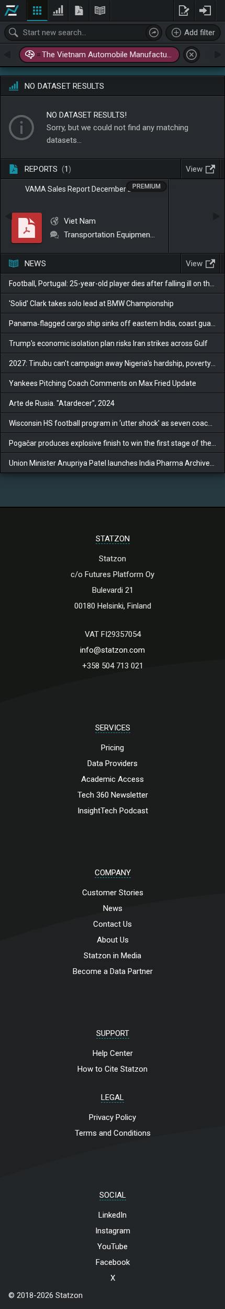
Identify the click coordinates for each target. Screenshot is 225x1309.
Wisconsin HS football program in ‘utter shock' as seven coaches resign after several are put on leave (112, 423)
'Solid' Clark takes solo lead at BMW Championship (91, 303)
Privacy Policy (112, 1117)
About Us (113, 940)
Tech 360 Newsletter (112, 795)
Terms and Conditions (113, 1133)
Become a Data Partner (113, 971)
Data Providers (112, 763)
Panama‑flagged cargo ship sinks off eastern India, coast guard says (112, 323)
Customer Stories (112, 892)
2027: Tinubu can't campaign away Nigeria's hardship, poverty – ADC (112, 363)
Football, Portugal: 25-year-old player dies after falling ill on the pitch (112, 283)
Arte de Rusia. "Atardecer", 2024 (62, 403)
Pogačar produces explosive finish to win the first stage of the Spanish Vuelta (112, 443)
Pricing (112, 747)
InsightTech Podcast (112, 810)
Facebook (113, 1262)
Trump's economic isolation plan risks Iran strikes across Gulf (108, 343)
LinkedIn (112, 1215)
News (112, 908)
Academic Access (112, 779)
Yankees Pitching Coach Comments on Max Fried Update (102, 383)
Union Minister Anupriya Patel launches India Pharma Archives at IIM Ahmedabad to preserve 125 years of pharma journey (112, 463)
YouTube (112, 1246)
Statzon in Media (112, 955)
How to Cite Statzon (112, 1069)
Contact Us (112, 924)
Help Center (113, 1053)
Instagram (112, 1230)
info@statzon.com (112, 650)
